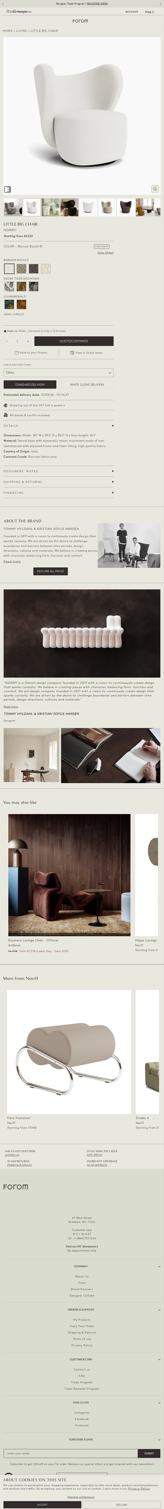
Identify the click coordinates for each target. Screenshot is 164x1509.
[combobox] (11, 16)
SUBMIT (149, 1453)
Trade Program (82, 1382)
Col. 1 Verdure (9, 304)
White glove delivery (87, 384)
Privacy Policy (139, 1488)
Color (23, 246)
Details (11, 425)
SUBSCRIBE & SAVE (81, 1439)
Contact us (82, 1369)
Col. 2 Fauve (21, 286)
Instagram (82, 1412)
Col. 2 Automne (21, 304)
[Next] (161, 5)
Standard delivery (30, 384)
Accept (42, 1504)
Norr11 (10, 230)
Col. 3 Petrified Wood (33, 286)
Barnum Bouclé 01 (9, 269)
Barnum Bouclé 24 (46, 269)
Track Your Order (82, 1326)
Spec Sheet (106, 252)
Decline (121, 1504)
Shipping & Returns (82, 1332)
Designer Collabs (82, 1295)
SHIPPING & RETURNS (23, 481)
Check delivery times (17, 365)
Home (8, 30)
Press (82, 1282)
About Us (82, 1276)
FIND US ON (81, 1402)
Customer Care (81, 1359)
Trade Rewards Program (82, 1388)
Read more (12, 561)
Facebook (82, 1419)
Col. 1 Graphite (9, 286)
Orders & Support (81, 1309)
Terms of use (82, 1339)
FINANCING (14, 492)
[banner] (82, 3)
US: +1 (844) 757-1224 (82, 1238)
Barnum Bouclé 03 (21, 269)
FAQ (82, 1375)
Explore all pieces (50, 571)
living (22, 30)
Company (81, 1266)
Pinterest (82, 1425)
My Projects (82, 1319)
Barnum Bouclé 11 (33, 269)
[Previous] (2, 5)
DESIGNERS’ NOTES (21, 471)
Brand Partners (82, 1289)
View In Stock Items (89, 352)
